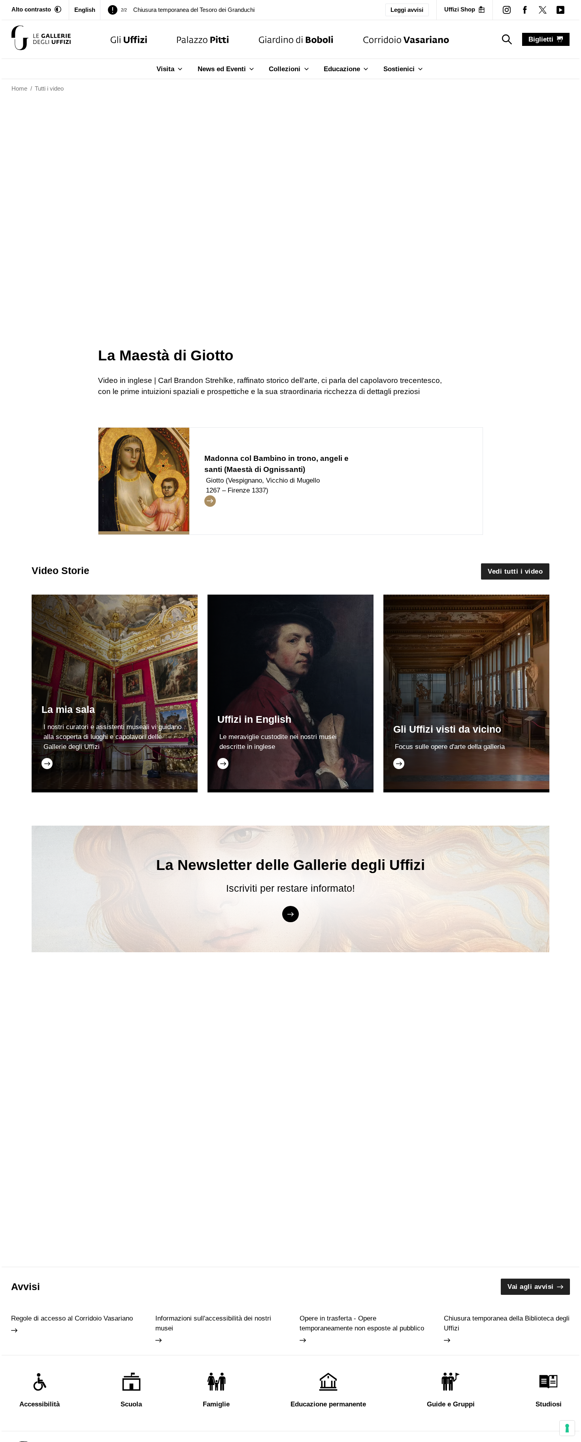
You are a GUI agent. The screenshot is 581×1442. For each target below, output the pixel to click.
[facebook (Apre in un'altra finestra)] (525, 10)
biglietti (540, 39)
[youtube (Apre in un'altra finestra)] (560, 10)
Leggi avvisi (406, 10)
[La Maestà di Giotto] (41, 39)
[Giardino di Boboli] (296, 39)
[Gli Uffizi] (129, 39)
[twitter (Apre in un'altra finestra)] (542, 10)
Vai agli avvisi (530, 1286)
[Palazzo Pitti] (203, 39)
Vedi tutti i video (515, 571)
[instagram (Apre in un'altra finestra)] (507, 10)
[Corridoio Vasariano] (406, 39)
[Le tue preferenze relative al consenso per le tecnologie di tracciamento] (567, 1428)
